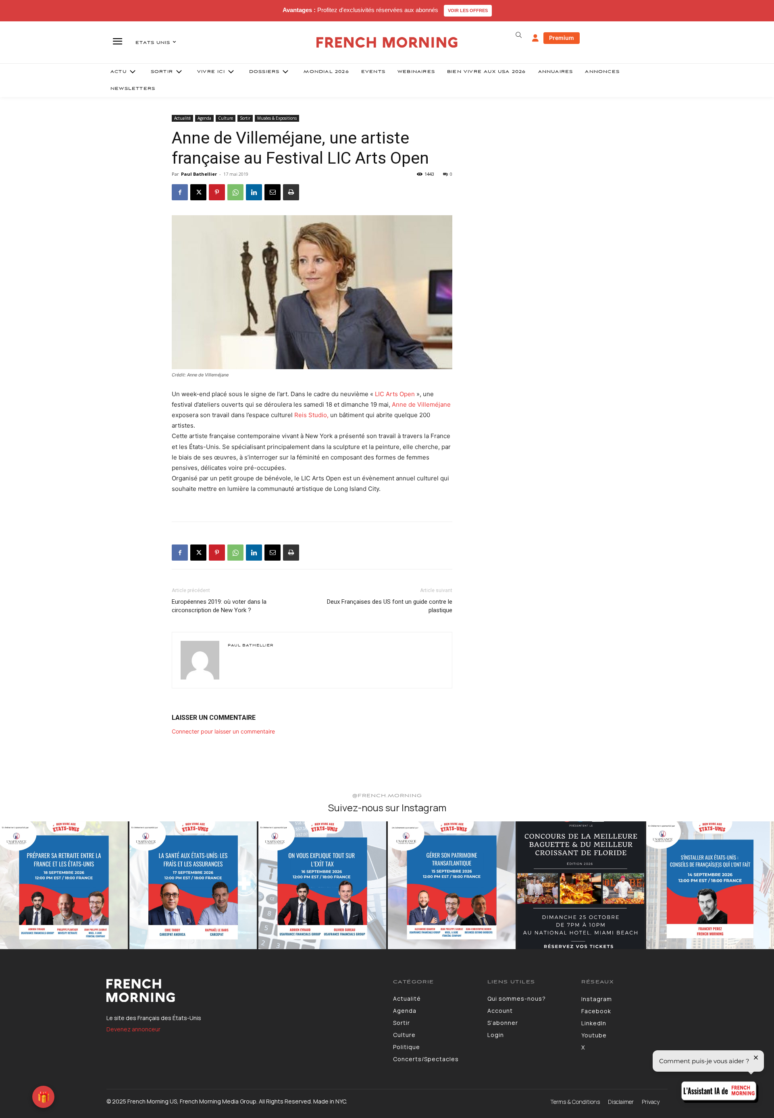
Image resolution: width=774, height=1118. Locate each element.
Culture (225, 118)
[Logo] (243, 990)
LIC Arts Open (395, 394)
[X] (198, 192)
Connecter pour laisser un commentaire (223, 731)
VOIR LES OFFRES (468, 10)
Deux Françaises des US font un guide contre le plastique (389, 606)
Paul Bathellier (199, 174)
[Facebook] (180, 192)
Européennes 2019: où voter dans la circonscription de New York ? (219, 606)
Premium (561, 37)
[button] (518, 35)
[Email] (272, 192)
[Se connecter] (535, 38)
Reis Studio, (312, 415)
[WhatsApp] (235, 192)
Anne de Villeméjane (421, 404)
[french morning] (387, 42)
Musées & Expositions (277, 118)
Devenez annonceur (133, 1029)
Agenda (204, 118)
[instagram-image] (64, 885)
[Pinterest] (217, 192)
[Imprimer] (291, 192)
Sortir (245, 118)
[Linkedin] (254, 192)
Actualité (182, 118)
